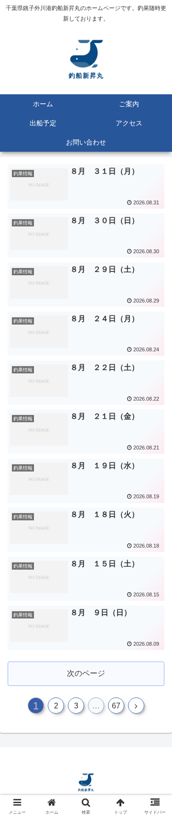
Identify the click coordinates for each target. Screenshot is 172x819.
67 (116, 706)
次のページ (86, 673)
